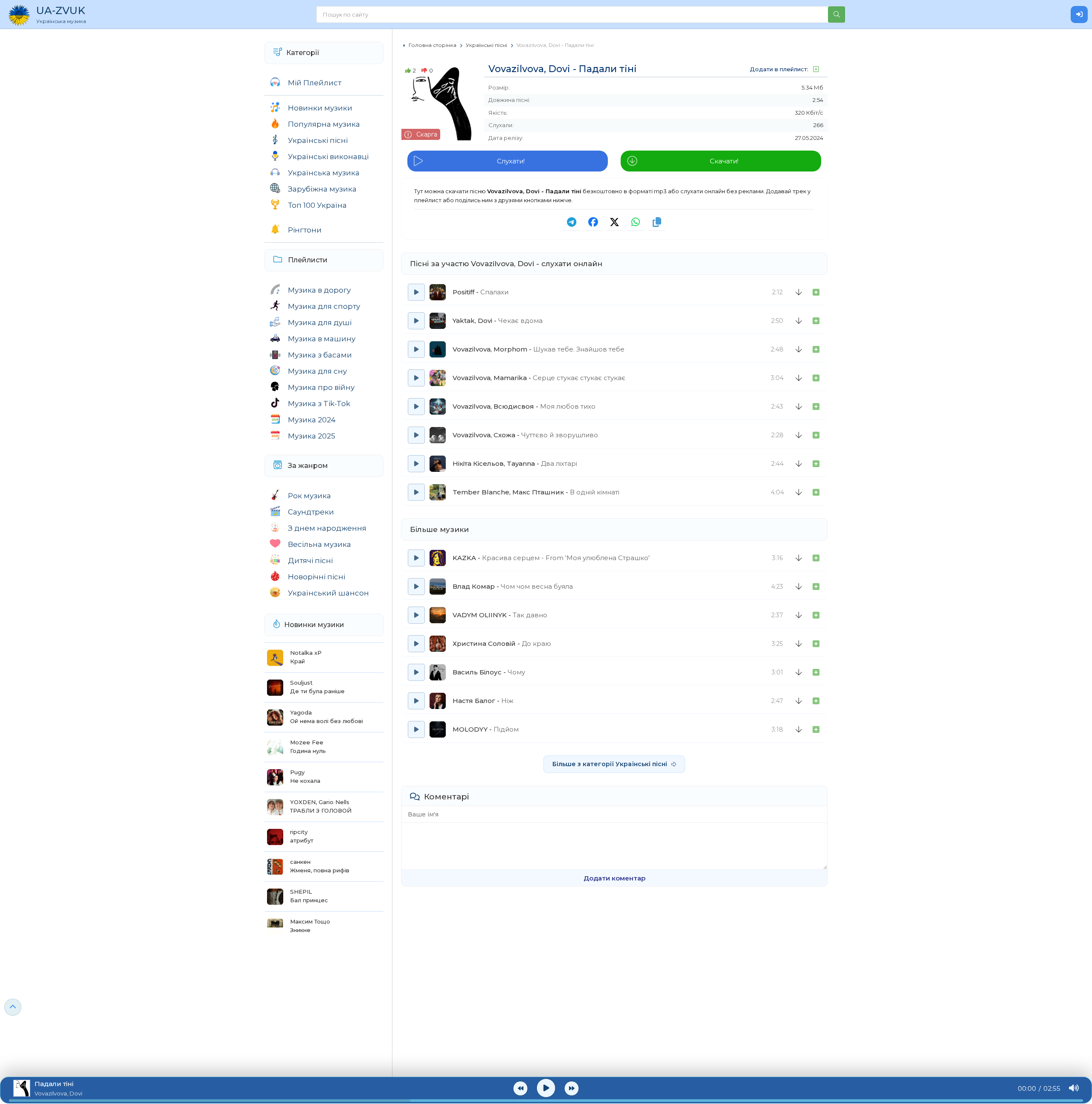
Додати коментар (614, 878)
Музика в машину (321, 338)
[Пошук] (836, 14)
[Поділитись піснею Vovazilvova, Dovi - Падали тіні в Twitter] (614, 222)
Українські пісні (318, 140)
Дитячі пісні (310, 560)
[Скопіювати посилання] (656, 222)
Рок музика (309, 495)
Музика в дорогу (319, 290)
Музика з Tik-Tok (319, 403)
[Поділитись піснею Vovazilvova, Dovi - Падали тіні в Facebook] (592, 222)
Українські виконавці (328, 156)
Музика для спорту (324, 306)
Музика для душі (319, 322)
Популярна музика (324, 124)
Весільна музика (319, 544)
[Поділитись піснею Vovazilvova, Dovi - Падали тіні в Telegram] (571, 222)
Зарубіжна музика (322, 189)
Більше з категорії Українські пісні (609, 764)
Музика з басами (320, 355)
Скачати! (724, 161)
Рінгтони (305, 230)
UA (61, 14)
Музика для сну (317, 371)
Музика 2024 (312, 419)
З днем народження (327, 528)
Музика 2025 (311, 436)
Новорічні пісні (316, 576)
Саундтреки (311, 512)
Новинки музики (320, 108)
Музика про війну (321, 387)
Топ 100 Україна (317, 205)
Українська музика (324, 173)
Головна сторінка (432, 45)
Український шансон (328, 593)
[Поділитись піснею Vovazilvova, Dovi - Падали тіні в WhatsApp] (635, 222)
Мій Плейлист (314, 82)
